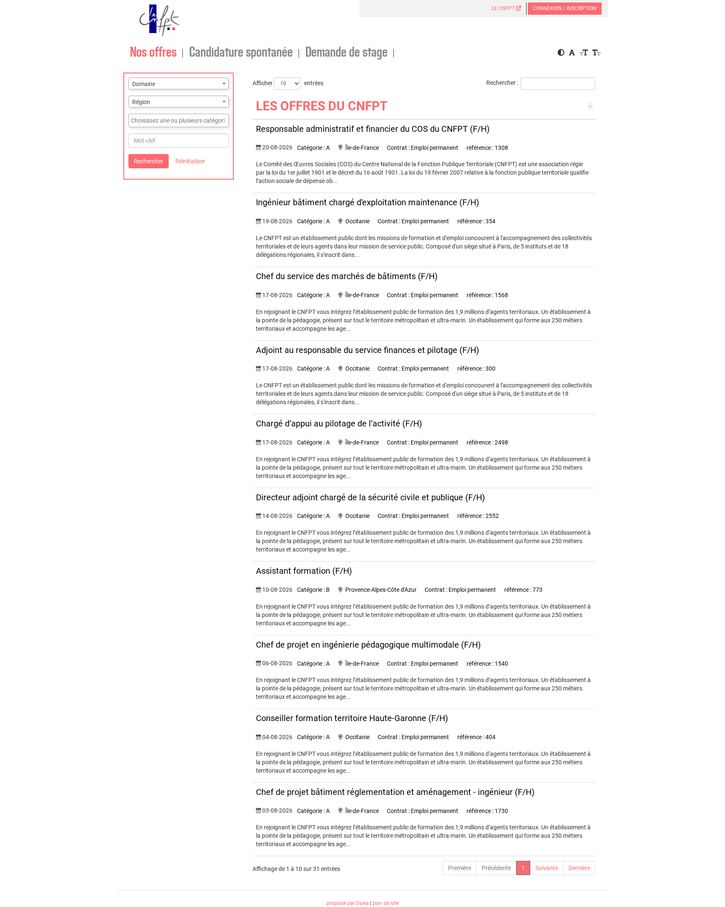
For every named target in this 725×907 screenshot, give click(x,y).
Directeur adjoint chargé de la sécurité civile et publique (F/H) (370, 497)
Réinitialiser (190, 161)
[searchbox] (178, 120)
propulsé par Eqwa (348, 903)
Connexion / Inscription (565, 8)
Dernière (579, 868)
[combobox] (178, 83)
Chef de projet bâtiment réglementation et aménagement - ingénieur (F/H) (395, 792)
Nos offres (153, 52)
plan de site (386, 903)
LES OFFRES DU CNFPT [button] (322, 106)
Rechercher (148, 161)
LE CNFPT (504, 8)
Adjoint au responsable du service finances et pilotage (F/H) (367, 350)
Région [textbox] (141, 102)
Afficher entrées (288, 82)
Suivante (546, 868)
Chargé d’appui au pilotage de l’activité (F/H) (339, 423)
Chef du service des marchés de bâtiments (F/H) (347, 276)
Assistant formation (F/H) (304, 571)
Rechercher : (502, 82)
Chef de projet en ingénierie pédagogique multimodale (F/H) (368, 645)
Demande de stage (346, 52)
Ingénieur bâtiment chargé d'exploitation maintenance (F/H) (367, 202)
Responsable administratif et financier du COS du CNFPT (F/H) (373, 129)
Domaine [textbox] (143, 84)
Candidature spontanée (241, 52)
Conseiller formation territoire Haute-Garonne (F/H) (352, 718)
